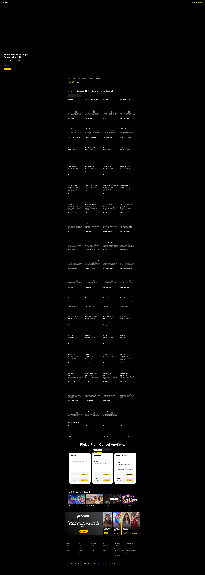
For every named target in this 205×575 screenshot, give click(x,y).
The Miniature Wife (105, 545)
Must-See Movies (94, 546)
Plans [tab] (98, 449)
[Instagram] (136, 563)
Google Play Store (129, 548)
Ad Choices (95, 563)
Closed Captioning (129, 543)
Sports (68, 548)
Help (110, 563)
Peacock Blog (69, 553)
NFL (79, 546)
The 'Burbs (104, 550)
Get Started (199, 2)
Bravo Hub (92, 548)
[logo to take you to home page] (5, 2)
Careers (118, 563)
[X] (127, 566)
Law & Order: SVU (117, 555)
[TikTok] (130, 563)
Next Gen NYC (116, 545)
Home (69, 78)
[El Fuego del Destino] (76, 430)
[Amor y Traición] (111, 430)
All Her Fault (104, 548)
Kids (68, 546)
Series (74, 78)
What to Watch (93, 541)
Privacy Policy (78, 563)
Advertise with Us (71, 565)
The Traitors (104, 546)
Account (127, 545)
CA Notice (90, 563)
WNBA (80, 545)
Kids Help (114, 563)
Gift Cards (128, 553)
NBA (79, 543)
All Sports (80, 553)
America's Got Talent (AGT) (119, 548)
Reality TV (92, 545)
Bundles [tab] (106, 449)
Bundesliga (81, 550)
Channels (68, 550)
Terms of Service (71, 563)
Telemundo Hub (93, 553)
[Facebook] (127, 563)
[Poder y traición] (94, 430)
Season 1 (91, 78)
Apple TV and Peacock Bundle (131, 550)
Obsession (116, 546)
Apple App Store (129, 546)
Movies (68, 543)
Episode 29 (98, 78)
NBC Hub (92, 550)
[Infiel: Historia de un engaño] (129, 430)
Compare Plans (128, 541)
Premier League (81, 541)
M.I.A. (103, 543)
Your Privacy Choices (104, 563)
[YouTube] (133, 563)
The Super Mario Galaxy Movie (119, 541)
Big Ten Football (81, 548)
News (68, 545)
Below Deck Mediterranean (119, 550)
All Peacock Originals (106, 553)
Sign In (193, 2)
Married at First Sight (106, 541)
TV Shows (68, 541)
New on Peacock (93, 543)
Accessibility (84, 563)
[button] (76, 499)
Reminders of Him (117, 543)
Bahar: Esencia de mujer (82, 78)
